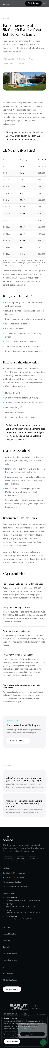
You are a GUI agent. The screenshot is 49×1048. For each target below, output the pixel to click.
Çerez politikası (21, 1028)
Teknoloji (6, 940)
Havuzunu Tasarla (10, 954)
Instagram (8, 858)
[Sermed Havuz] (36, 1007)
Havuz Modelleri (9, 934)
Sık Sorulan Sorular (10, 980)
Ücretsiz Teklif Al (17, 741)
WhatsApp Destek (13, 882)
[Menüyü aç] (45, 3)
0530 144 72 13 (15, 878)
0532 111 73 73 (15, 873)
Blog (7, 18)
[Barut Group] (18, 1007)
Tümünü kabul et (12, 1041)
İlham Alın (6, 947)
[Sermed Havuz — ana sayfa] (6, 3)
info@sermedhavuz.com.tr (16, 886)
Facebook (20, 858)
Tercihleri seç (9, 1035)
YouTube (32, 858)
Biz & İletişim (33, 3)
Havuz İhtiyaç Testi (10, 960)
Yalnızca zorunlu (23, 1035)
